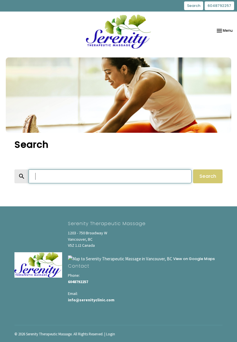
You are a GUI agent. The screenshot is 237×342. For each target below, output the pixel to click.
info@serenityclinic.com (91, 299)
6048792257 (219, 5)
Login (110, 334)
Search (193, 5)
